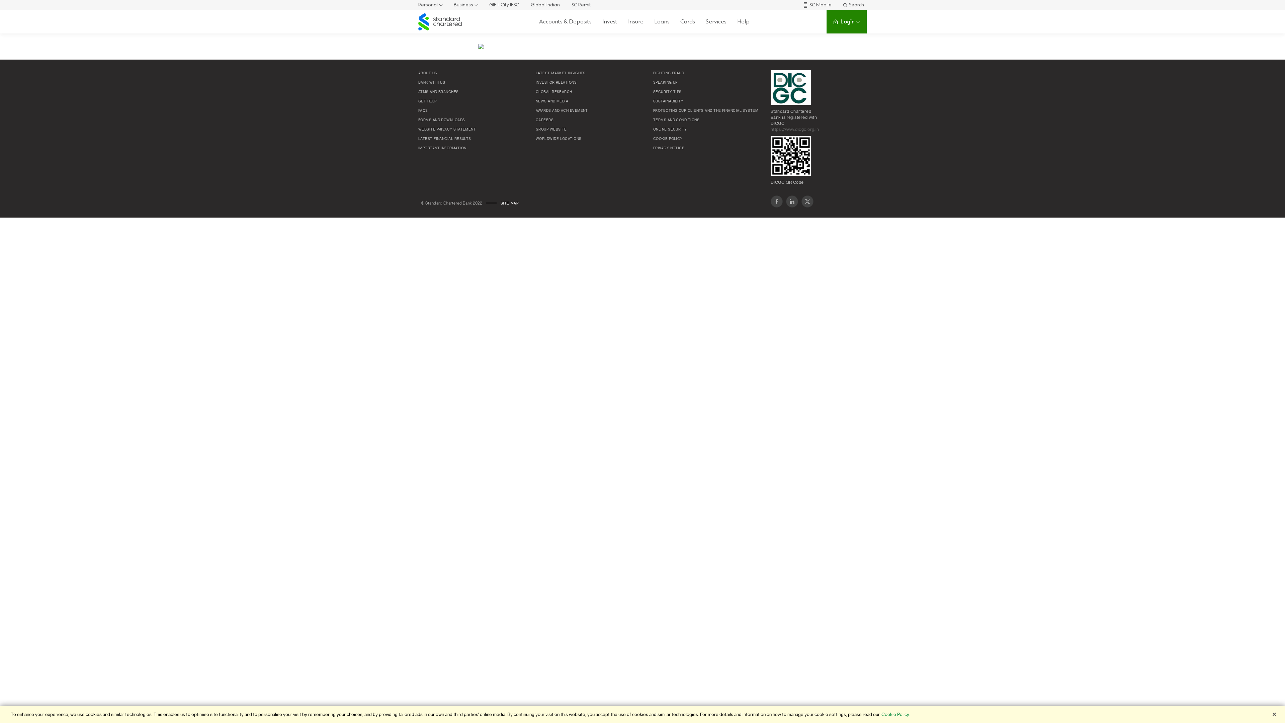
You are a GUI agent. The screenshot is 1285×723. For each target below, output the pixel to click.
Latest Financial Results (444, 139)
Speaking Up (665, 82)
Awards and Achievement (562, 110)
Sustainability (668, 101)
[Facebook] (777, 201)
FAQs (423, 110)
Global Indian (545, 5)
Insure (636, 21)
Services (716, 21)
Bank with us (431, 82)
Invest (609, 21)
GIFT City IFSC (504, 5)
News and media (552, 101)
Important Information (442, 148)
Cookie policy (668, 139)
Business (463, 5)
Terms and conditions (676, 120)
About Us (427, 73)
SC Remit (581, 5)
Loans (662, 21)
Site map (510, 203)
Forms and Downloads (441, 120)
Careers (544, 120)
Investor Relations (556, 82)
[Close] (1274, 714)
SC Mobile (820, 5)
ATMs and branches (438, 92)
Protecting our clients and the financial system (705, 110)
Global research (554, 92)
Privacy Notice (668, 148)
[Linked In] (792, 201)
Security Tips (667, 92)
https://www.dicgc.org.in (795, 130)
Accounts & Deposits (565, 21)
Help (743, 21)
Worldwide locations (559, 139)
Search (856, 5)
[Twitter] (807, 201)
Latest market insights (561, 73)
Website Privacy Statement (447, 129)
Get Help (427, 101)
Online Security (670, 129)
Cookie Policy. (895, 714)
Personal (428, 5)
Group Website (551, 129)
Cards (687, 21)
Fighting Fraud (668, 73)
